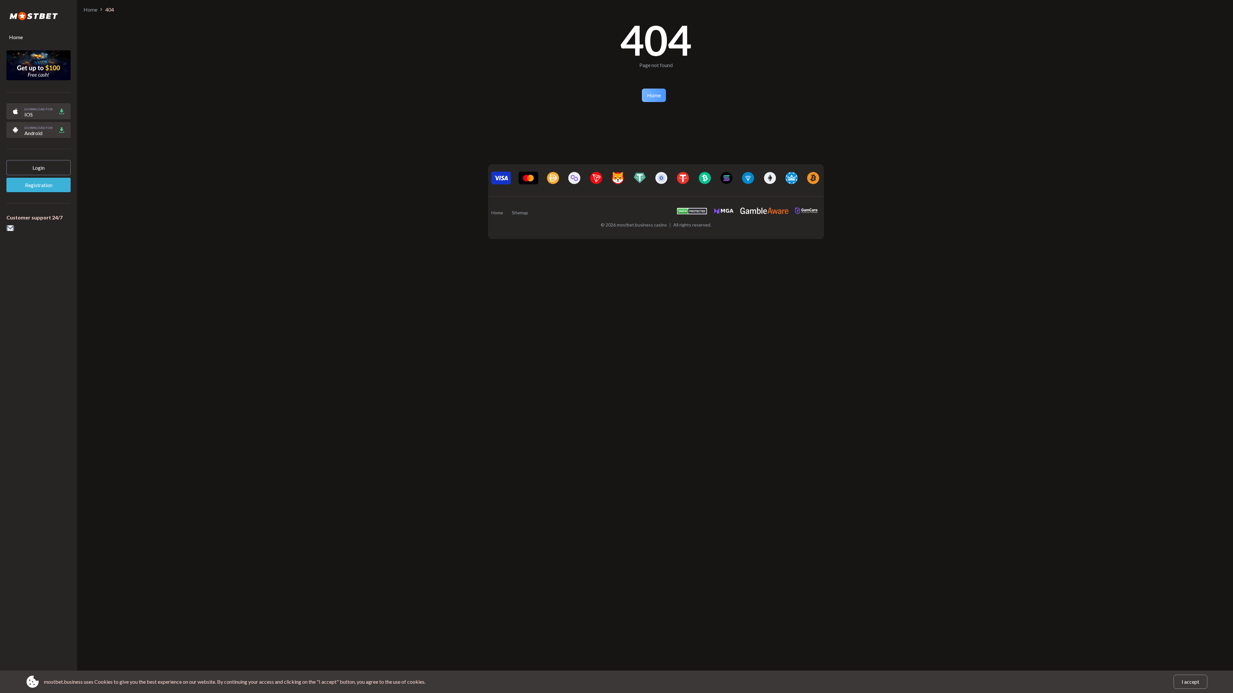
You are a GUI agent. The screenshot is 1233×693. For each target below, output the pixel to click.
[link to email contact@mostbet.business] (10, 228)
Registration (38, 185)
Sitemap (520, 212)
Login (38, 168)
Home (16, 37)
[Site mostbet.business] (38, 16)
